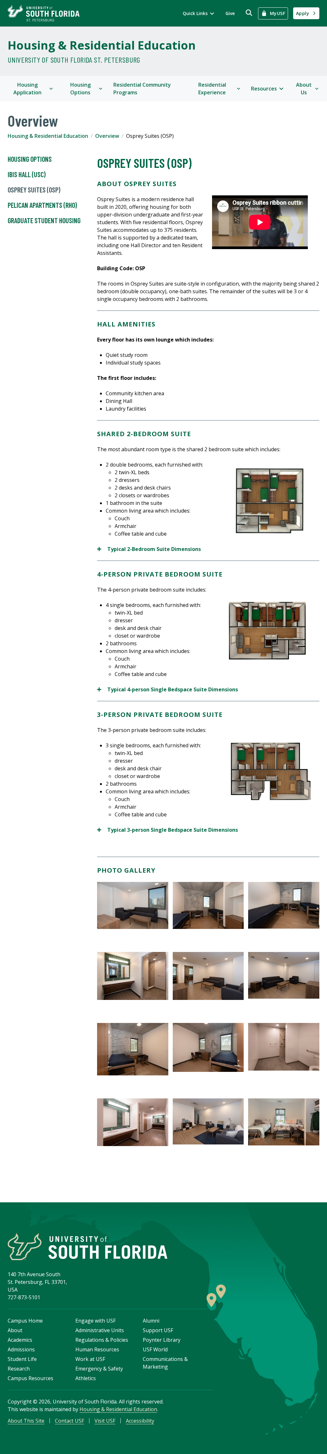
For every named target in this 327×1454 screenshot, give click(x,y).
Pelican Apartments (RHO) (42, 205)
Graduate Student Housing (44, 220)
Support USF (158, 1330)
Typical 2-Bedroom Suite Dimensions (149, 549)
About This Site (26, 1420)
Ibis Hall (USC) (27, 174)
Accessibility (140, 1420)
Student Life (22, 1359)
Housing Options (30, 159)
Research (19, 1368)
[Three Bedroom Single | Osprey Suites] (270, 771)
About (15, 1330)
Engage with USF (95, 1320)
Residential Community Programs (142, 88)
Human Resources (97, 1349)
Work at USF (90, 1359)
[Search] (249, 13)
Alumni (151, 1320)
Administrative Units (99, 1330)
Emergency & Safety (99, 1368)
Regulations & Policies (101, 1339)
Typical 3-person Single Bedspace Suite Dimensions (168, 830)
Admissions (21, 1349)
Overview (107, 135)
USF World (155, 1349)
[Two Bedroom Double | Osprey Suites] (270, 501)
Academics (20, 1339)
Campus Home (25, 1320)
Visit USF (105, 1420)
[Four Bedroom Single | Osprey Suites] (270, 631)
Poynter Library (161, 1339)
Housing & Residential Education (102, 45)
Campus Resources (30, 1378)
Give (230, 13)
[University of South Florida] (87, 1246)
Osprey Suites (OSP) (34, 189)
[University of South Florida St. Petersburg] (44, 13)
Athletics (85, 1378)
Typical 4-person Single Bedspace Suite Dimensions (167, 689)
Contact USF (69, 1420)
